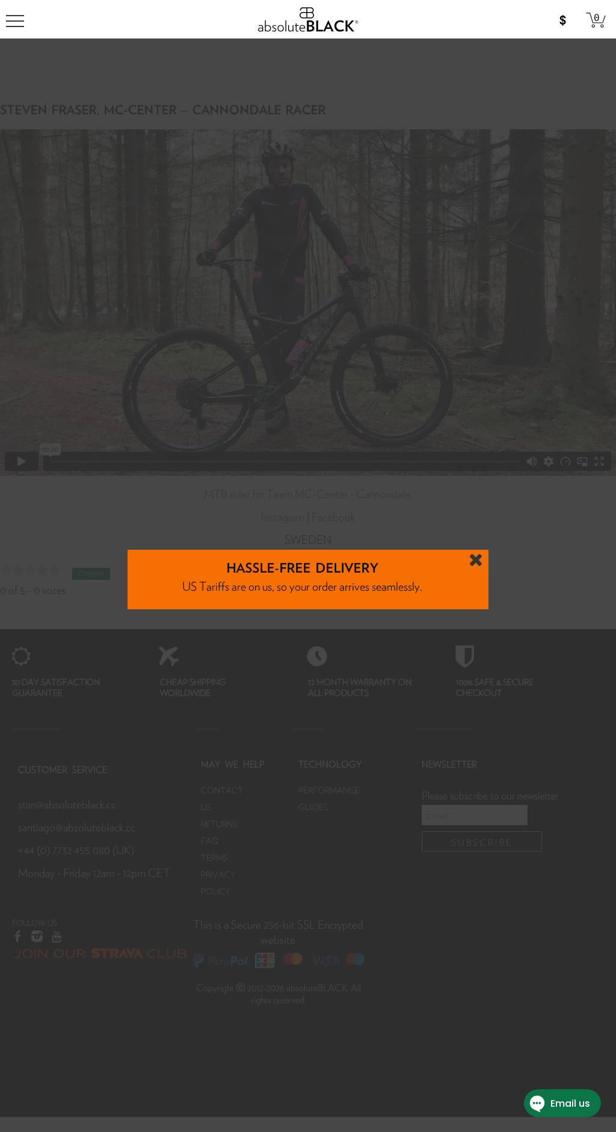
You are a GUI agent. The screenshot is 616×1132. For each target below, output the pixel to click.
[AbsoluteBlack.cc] (308, 17)
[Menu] (15, 21)
